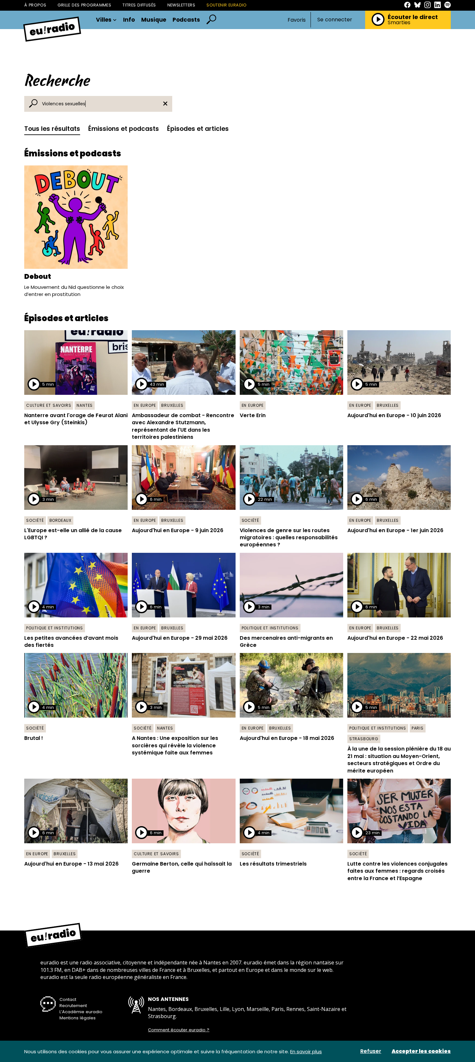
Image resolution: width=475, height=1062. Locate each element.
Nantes (85, 405)
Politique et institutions (54, 628)
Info (129, 20)
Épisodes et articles (198, 128)
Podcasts (186, 20)
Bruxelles (172, 405)
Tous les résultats (52, 128)
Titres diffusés (139, 5)
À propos (35, 5)
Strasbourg (363, 738)
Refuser (370, 1051)
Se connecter (334, 19)
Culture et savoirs (48, 405)
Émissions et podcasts (123, 128)
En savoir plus (306, 1051)
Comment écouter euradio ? (178, 1030)
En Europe (145, 405)
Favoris (297, 20)
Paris (418, 728)
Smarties (399, 22)
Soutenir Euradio (226, 5)
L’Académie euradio (80, 1012)
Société (35, 520)
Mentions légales (77, 1018)
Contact (67, 999)
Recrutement (73, 1006)
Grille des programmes (84, 5)
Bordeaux (60, 520)
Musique (153, 20)
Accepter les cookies (421, 1051)
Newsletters (181, 5)
